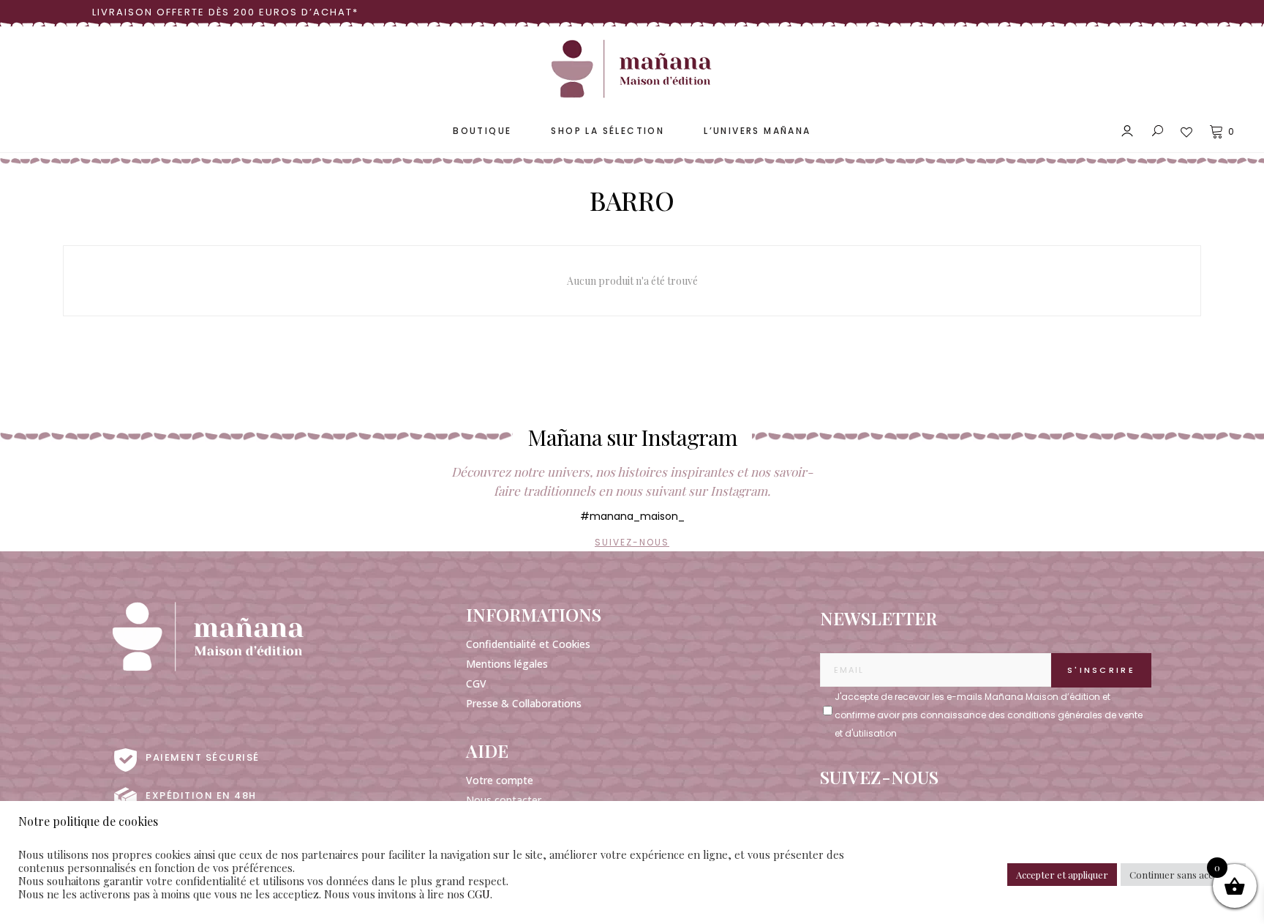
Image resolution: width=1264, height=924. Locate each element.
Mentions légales (507, 664)
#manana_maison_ (632, 516)
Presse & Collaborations (524, 703)
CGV (476, 683)
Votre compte (499, 780)
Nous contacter (503, 800)
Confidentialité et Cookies (528, 644)
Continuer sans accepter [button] (1183, 874)
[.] (827, 703)
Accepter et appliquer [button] (1062, 874)
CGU (478, 894)
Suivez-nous (632, 542)
